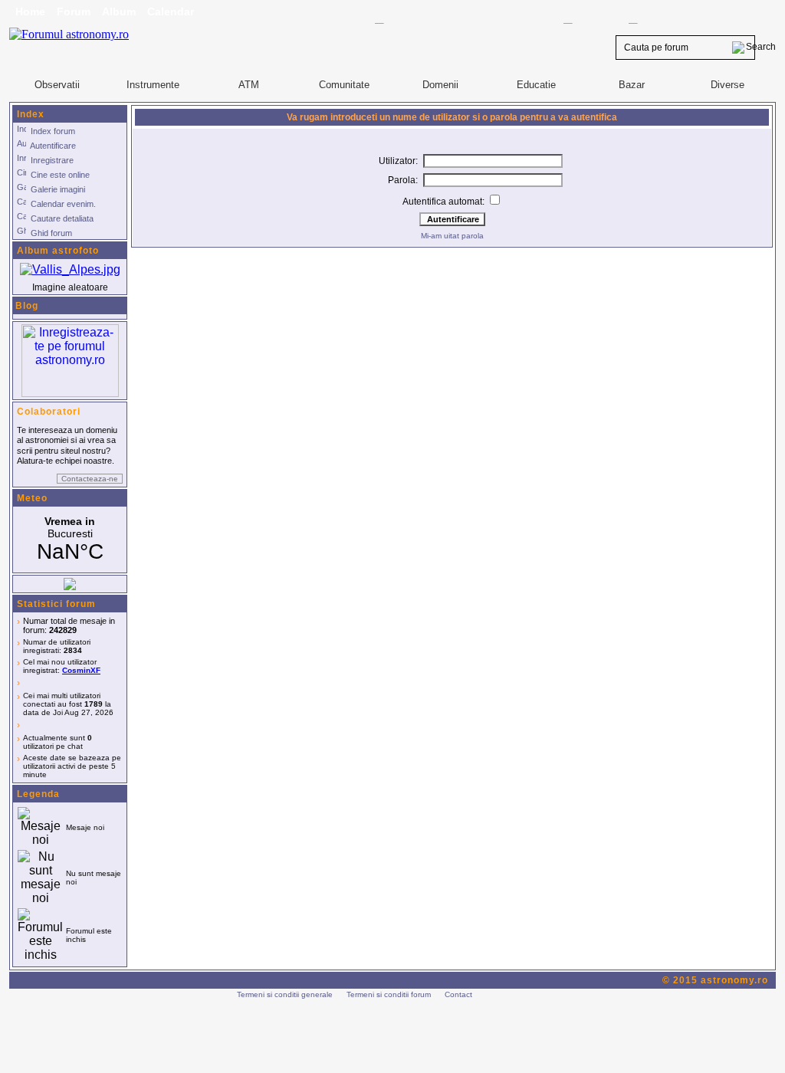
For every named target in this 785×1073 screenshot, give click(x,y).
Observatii (57, 84)
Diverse (727, 84)
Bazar (632, 84)
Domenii (440, 84)
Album (119, 11)
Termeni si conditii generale (285, 994)
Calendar (170, 11)
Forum (73, 11)
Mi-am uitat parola (452, 235)
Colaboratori (48, 411)
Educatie (536, 84)
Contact (458, 994)
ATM (248, 84)
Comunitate (344, 84)
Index (30, 114)
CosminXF (81, 670)
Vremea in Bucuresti (70, 539)
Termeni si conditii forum (389, 994)
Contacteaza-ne (89, 478)
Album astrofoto (58, 250)
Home (30, 11)
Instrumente (152, 84)
